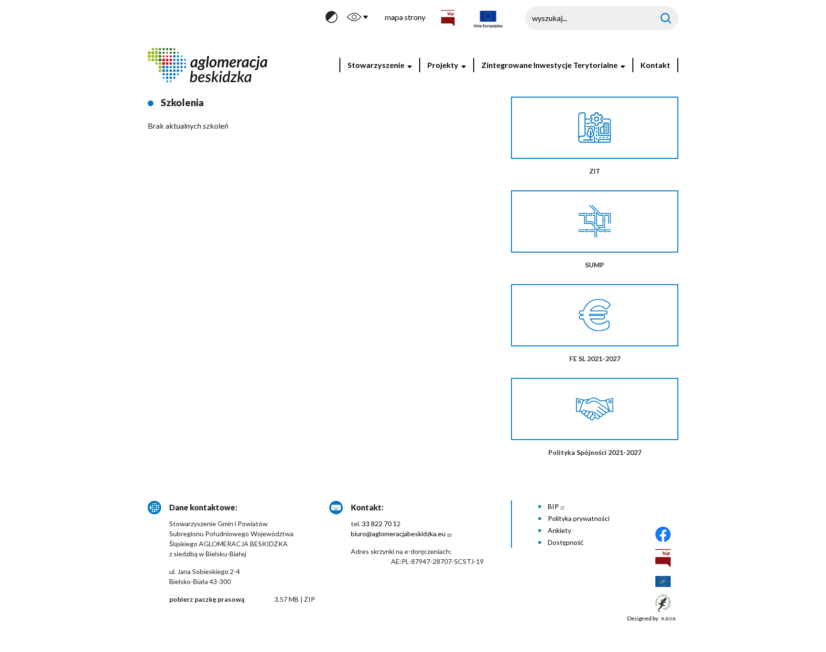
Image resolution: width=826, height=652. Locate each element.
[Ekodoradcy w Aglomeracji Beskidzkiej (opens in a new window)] (663, 580)
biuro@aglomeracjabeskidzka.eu (398, 534)
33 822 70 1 (379, 523)
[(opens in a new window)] (663, 557)
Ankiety (559, 530)
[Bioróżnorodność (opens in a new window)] (663, 602)
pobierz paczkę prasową (206, 599)
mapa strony (405, 17)
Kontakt (655, 64)
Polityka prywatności (578, 518)
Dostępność (566, 542)
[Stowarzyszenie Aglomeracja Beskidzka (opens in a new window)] (663, 533)
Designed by (643, 618)
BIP (553, 506)
